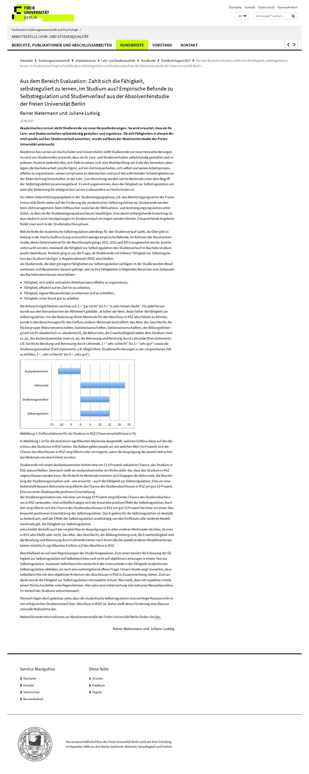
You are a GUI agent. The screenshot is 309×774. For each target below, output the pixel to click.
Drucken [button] (97, 678)
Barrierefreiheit (287, 7)
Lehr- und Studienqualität (118, 61)
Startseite (235, 7)
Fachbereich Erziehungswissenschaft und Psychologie (46, 29)
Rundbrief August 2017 (175, 61)
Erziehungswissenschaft (54, 61)
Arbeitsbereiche (85, 61)
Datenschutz (266, 7)
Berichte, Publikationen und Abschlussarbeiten (62, 45)
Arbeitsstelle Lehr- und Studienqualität (50, 36)
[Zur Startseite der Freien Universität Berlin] (42, 12)
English (97, 692)
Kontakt (250, 7)
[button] (242, 16)
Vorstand (162, 45)
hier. (157, 616)
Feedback (98, 685)
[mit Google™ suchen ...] (293, 16)
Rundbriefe (132, 45)
